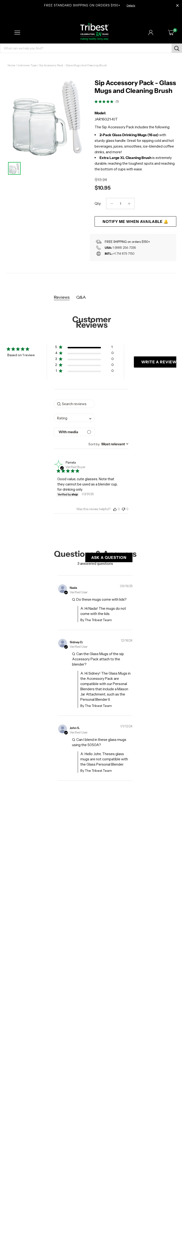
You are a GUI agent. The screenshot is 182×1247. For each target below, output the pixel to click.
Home (11, 65)
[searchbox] (74, 404)
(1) (117, 101)
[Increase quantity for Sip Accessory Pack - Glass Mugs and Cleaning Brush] (129, 203)
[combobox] (74, 418)
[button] (84, 348)
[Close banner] (177, 5)
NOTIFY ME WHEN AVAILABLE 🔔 (135, 221)
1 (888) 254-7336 (124, 247)
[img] (96, 101)
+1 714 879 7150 (124, 253)
